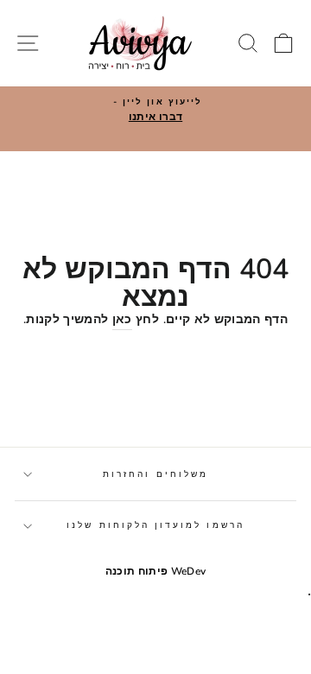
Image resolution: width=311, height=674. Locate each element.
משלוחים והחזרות (155, 474)
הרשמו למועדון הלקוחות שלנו (155, 525)
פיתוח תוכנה (136, 571)
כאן (122, 319)
